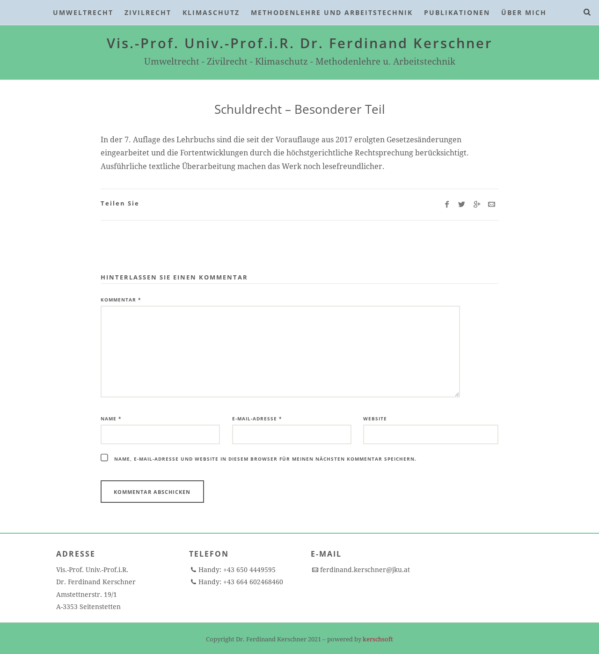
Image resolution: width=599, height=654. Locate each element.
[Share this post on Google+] (476, 205)
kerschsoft (378, 639)
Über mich (524, 12)
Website (375, 418)
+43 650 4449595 (248, 569)
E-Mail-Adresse (257, 418)
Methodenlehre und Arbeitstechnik (332, 12)
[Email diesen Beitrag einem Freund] (491, 205)
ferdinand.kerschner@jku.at (365, 569)
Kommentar (121, 299)
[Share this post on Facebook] (446, 205)
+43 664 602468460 (252, 582)
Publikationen (457, 12)
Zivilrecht (147, 12)
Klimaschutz (211, 12)
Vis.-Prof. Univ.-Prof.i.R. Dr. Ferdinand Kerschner (300, 43)
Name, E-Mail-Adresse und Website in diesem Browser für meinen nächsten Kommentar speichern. (265, 459)
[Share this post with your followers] (461, 205)
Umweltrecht (83, 12)
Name (111, 418)
